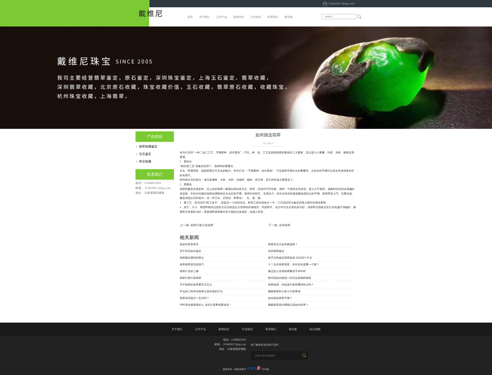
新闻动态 (238, 17)
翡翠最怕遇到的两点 (192, 257)
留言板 (289, 17)
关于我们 (204, 17)
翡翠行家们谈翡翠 (202, 225)
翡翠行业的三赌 (189, 271)
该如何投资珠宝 (189, 244)
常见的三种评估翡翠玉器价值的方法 (201, 291)
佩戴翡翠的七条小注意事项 (284, 291)
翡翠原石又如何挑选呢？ (283, 244)
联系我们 (273, 17)
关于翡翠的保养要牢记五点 (196, 284)
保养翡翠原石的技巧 (192, 264)
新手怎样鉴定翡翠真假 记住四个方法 (290, 257)
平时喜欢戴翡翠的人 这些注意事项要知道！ (206, 304)
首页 (190, 17)
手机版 (265, 369)
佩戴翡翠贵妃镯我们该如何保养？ (288, 304)
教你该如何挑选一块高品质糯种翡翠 (289, 277)
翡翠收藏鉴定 (148, 146)
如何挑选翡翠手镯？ (280, 298)
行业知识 (255, 17)
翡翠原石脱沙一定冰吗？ (194, 298)
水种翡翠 (284, 225)
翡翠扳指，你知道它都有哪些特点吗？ (291, 284)
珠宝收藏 (145, 161)
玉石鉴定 (145, 154)
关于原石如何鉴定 (190, 251)
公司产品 (221, 17)
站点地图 (315, 329)
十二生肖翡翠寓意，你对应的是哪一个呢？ (293, 264)
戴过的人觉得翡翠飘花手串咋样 (287, 271)
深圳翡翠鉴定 (276, 251)
